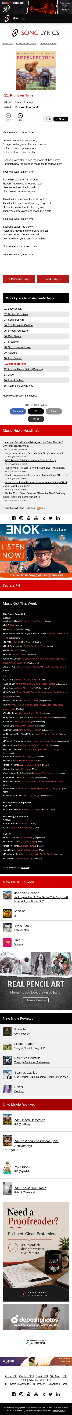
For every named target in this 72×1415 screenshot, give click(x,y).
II (15, 915)
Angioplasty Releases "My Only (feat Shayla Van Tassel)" (34, 453)
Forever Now (21, 929)
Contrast (19, 1091)
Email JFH (42, 1376)
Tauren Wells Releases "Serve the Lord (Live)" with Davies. (35, 467)
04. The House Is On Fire (18, 325)
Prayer (41, 1384)
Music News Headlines (21, 430)
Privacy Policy (59, 1410)
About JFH (11, 1376)
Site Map (55, 1376)
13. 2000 (9, 374)
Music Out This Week (20, 603)
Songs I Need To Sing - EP (29, 1048)
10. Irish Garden (13, 358)
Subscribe (52, 1384)
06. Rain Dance (12, 336)
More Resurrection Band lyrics (20, 395)
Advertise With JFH (39, 1380)
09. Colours (10, 352)
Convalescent (22, 1033)
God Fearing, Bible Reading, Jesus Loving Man (41, 1076)
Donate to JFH (26, 1384)
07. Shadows (11, 341)
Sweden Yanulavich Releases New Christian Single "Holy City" (36, 475)
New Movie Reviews (19, 1104)
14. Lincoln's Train (14, 380)
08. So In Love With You (17, 347)
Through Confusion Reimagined (32, 1062)
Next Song (53, 279)
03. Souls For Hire (14, 319)
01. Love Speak (13, 308)
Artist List (7, 43)
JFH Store (10, 1384)
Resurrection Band (26, 43)
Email (54, 411)
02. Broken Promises (16, 314)
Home (63, 1384)
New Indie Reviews (18, 1018)
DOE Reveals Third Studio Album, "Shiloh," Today (30, 460)
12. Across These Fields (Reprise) (23, 369)
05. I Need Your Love (16, 330)
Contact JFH (26, 1376)
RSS (42, 508)
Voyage (18, 944)
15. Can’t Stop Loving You (18, 385)
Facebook (18, 411)
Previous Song (19, 279)
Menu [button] (16, 18)
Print (36, 419)
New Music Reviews (19, 882)
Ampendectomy (48, 43)
